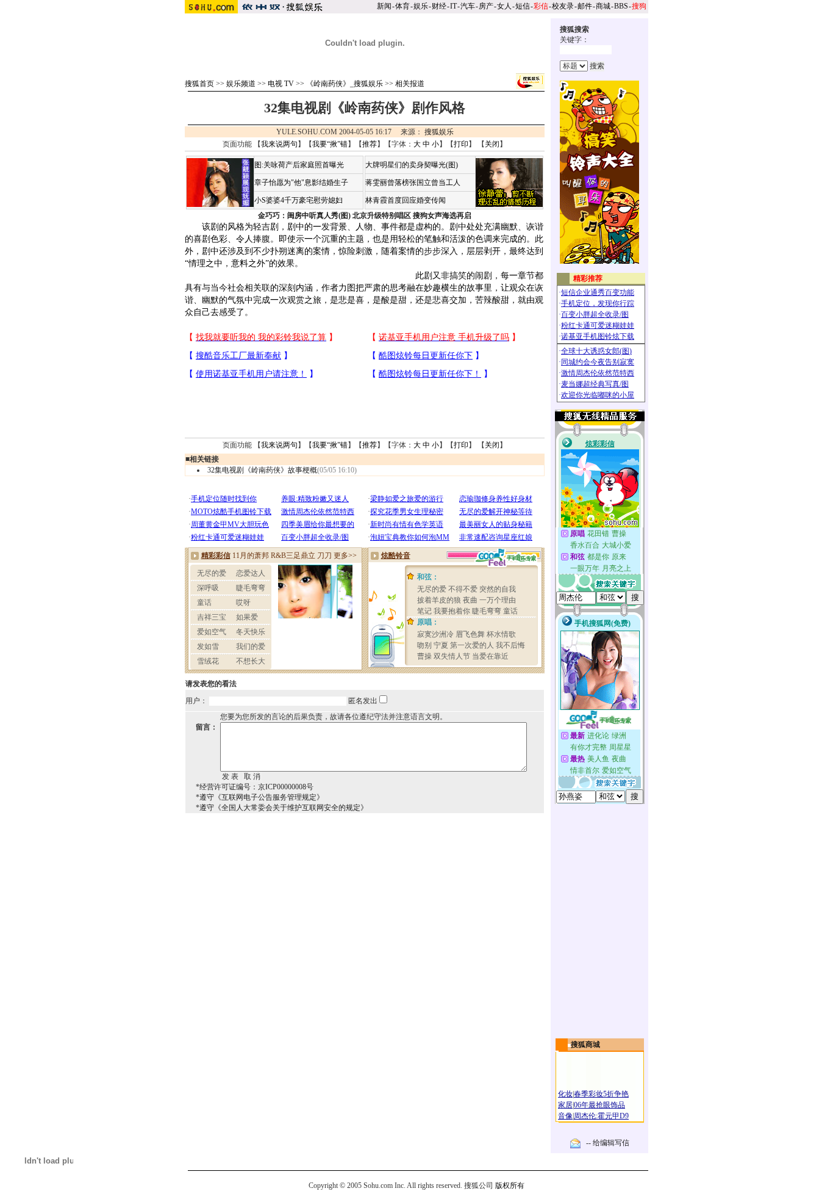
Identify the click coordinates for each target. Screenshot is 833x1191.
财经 (439, 6)
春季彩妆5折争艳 (601, 1094)
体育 (402, 6)
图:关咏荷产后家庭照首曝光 (299, 165)
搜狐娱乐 (439, 132)
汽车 (467, 6)
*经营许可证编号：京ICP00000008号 (254, 787)
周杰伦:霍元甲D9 (601, 1116)
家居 (565, 1105)
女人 (504, 6)
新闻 (384, 6)
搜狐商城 (585, 1044)
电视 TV (281, 83)
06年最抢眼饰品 (599, 1105)
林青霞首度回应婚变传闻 (405, 200)
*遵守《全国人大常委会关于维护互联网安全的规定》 (282, 807)
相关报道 (409, 83)
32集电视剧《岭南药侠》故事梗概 (262, 470)
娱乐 (420, 6)
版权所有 (509, 1185)
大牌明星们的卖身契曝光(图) (411, 165)
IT (453, 6)
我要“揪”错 (330, 144)
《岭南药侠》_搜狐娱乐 (344, 83)
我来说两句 (279, 144)
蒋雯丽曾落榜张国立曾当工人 (412, 182)
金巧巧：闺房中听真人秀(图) (304, 215)
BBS (621, 6)
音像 (565, 1116)
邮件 (584, 6)
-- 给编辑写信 (607, 1143)
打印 (461, 144)
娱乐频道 (241, 83)
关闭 (492, 144)
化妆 (565, 1094)
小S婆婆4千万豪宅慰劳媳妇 (298, 200)
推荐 (369, 144)
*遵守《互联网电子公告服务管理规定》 (260, 797)
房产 (486, 6)
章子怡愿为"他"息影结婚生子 (301, 182)
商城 (603, 6)
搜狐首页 (199, 83)
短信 (522, 6)
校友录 (563, 6)
